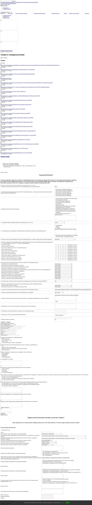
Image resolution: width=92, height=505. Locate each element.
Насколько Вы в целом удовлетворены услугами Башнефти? (13, 433)
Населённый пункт (5, 328)
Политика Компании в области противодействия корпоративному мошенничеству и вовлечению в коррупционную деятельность (31, 170)
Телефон (2, 497)
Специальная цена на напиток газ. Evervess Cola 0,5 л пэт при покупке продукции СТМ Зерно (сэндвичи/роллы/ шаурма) (27, 82)
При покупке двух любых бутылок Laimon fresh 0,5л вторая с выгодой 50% (17, 122)
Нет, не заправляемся (47, 455)
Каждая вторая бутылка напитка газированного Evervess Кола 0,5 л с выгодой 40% (18, 135)
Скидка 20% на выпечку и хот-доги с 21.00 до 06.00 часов (13, 91)
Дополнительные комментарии (7, 448)
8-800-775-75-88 (4, 5)
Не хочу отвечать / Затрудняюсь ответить (65, 236)
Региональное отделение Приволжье (64, 193)
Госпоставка (58, 203)
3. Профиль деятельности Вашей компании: (10, 209)
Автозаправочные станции (62, 199)
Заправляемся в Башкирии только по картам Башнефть (54, 462)
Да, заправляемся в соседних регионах (51, 454)
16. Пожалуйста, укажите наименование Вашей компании (13, 314)
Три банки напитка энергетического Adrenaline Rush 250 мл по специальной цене (18, 130)
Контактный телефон (5, 327)
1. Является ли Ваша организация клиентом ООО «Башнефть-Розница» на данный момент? (20, 186)
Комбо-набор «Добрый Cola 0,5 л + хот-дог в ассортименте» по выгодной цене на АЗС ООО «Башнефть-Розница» (25, 87)
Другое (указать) (4, 466)
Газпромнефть (59, 225)
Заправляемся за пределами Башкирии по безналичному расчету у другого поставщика (61, 469)
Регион (2, 324)
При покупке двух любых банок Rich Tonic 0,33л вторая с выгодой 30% (16, 104)
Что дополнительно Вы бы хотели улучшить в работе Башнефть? (14, 491)
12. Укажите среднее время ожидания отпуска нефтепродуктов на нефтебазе (17, 292)
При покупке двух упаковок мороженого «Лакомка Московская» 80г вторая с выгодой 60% (20, 95)
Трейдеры (58, 212)
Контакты (87, 13)
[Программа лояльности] (9, 40)
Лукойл (57, 226)
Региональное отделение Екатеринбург (64, 190)
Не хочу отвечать (59, 315)
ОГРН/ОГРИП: (4, 335)
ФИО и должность (5, 494)
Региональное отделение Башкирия (63, 189)
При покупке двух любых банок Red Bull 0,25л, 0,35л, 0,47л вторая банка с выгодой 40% (20, 143)
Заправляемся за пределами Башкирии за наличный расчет (55, 470)
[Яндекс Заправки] (9, 49)
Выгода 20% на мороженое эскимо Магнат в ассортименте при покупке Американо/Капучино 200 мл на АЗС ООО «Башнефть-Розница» (30, 65)
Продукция (10, 13)
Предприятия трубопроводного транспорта (65, 208)
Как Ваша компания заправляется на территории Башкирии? (14, 461)
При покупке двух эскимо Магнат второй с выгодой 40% (13, 108)
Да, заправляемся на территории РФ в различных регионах (55, 452)
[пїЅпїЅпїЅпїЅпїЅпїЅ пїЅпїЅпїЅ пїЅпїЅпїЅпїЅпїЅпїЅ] (12, 2)
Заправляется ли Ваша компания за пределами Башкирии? (13, 453)
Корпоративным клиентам (39, 13)
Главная (2, 51)
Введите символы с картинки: (7, 319)
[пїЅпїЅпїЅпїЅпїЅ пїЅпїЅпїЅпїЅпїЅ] (30, 2)
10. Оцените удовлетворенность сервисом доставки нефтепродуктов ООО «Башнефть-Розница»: (21, 283)
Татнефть (58, 227)
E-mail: (2, 332)
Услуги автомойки (47, 480)
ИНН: (2, 333)
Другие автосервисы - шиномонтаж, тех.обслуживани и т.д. (55, 481)
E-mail (2, 432)
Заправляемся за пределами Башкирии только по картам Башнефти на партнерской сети (61, 472)
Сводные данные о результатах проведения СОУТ (13, 169)
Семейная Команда (7, 15)
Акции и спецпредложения (21, 13)
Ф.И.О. (2, 329)
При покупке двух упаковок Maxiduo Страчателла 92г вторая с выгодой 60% (17, 117)
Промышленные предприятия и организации (65, 209)
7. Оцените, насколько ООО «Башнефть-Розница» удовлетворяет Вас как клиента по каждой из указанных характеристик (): (27, 243)
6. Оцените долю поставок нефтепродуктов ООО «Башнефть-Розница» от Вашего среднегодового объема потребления (26, 239)
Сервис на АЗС (6, 17)
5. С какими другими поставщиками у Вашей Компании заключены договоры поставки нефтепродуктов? (23, 230)
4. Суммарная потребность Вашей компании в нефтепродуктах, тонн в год (17, 222)
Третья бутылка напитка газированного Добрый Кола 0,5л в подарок (15, 139)
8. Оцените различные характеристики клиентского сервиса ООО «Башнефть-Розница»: (20, 262)
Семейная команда (7, 9)
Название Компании (5, 496)
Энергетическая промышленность (63, 213)
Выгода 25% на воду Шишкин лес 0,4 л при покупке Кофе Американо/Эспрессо (18, 73)
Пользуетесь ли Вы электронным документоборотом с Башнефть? (15, 443)
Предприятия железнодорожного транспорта (65, 206)
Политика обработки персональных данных (12, 168)
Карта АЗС (3, 13)
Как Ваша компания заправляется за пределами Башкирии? (13, 470)
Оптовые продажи (55, 13)
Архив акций (5, 156)
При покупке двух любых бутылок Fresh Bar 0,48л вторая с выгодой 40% (16, 100)
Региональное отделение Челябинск (63, 195)
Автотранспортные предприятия (63, 201)
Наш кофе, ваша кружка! (6, 78)
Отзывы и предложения (74, 13)
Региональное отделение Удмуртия (63, 194)
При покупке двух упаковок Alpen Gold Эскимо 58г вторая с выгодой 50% (16, 126)
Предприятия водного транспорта (63, 207)
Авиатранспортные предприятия (63, 202)
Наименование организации (7, 326)
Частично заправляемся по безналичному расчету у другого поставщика (58, 460)
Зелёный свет (6, 7)
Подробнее (62, 502)
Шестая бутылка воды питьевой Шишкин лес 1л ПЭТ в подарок (14, 148)
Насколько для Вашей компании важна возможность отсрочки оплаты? (16, 440)
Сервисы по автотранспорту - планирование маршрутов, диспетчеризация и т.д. (60, 482)
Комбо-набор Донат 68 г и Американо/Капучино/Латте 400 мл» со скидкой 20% (18, 69)
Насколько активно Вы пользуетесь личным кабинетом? (13, 441)
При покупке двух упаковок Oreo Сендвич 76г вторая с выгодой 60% (15, 113)
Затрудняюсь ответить (72, 244)
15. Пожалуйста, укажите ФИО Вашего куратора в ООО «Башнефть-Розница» (17, 311)
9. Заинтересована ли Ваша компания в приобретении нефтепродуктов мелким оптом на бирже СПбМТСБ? (24, 281)
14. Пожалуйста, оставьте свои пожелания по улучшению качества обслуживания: (18, 306)
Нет (57, 301)
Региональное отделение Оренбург (63, 191)
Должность (3, 331)
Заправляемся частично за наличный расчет (52, 461)
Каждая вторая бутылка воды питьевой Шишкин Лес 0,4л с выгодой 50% (16, 152)
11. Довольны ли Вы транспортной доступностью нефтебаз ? (19, 289)
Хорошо (67, 502)
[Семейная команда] (9, 29)
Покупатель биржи (60, 204)
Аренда (65, 13)
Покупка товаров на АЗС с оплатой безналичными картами (55, 479)
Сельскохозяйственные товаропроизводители (65, 211)
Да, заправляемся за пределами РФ (50, 451)
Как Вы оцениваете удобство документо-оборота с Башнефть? (14, 444)
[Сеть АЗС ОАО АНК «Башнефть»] (8, 3)
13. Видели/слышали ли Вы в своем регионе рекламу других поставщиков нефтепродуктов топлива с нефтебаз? (25, 298)
